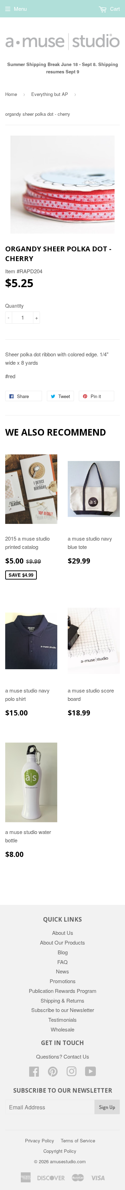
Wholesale (62, 1029)
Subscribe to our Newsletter (62, 1009)
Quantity (14, 305)
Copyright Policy (59, 1151)
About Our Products (62, 942)
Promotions (63, 981)
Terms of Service (78, 1140)
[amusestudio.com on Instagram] (71, 1073)
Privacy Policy (39, 1140)
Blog (63, 952)
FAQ (62, 961)
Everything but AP (49, 94)
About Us (62, 932)
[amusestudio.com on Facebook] (34, 1073)
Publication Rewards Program (63, 990)
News (62, 971)
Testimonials (62, 1019)
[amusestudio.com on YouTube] (90, 1073)
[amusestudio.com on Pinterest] (53, 1073)
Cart (114, 8)
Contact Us (76, 1056)
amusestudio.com (68, 1161)
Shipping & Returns (62, 1000)
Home (11, 94)
